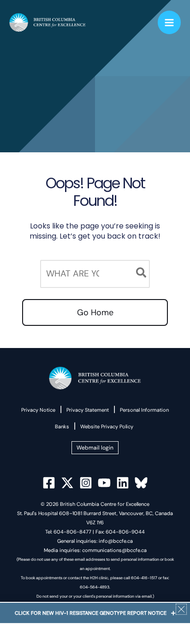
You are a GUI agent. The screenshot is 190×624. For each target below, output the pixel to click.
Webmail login (95, 447)
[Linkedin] (122, 482)
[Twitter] (67, 482)
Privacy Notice (38, 410)
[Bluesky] (141, 482)
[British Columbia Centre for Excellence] (47, 22)
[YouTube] (104, 482)
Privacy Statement (87, 410)
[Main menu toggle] (169, 22)
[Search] (141, 274)
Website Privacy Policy (106, 426)
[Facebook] (48, 482)
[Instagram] (85, 482)
